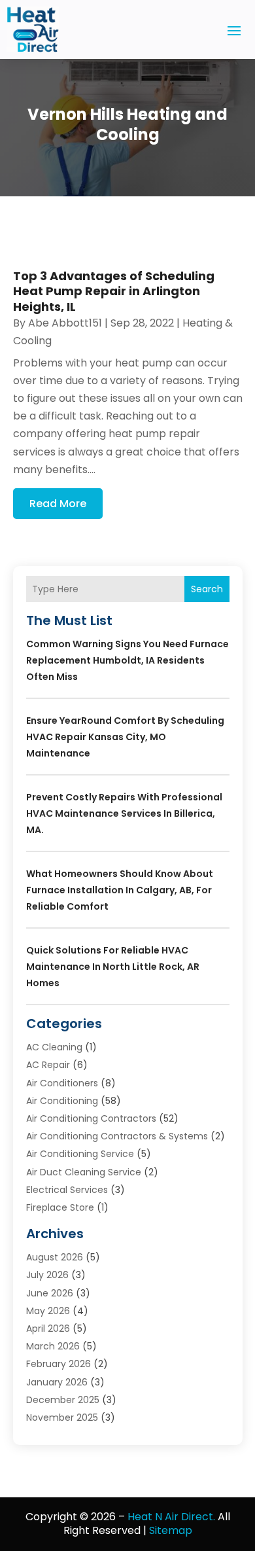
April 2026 (48, 1328)
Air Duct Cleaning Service (83, 1172)
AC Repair (48, 1064)
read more (57, 503)
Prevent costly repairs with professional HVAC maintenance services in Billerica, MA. (124, 813)
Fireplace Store (60, 1207)
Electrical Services (67, 1189)
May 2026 (48, 1310)
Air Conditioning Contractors (91, 1118)
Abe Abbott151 (65, 322)
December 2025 (62, 1399)
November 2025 (62, 1417)
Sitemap (170, 1530)
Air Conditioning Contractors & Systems (117, 1136)
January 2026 (57, 1382)
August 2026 (54, 1257)
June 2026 (49, 1293)
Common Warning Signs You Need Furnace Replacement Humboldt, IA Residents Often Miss (127, 660)
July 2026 (47, 1274)
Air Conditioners (62, 1083)
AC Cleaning (54, 1047)
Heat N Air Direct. (171, 1516)
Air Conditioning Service (80, 1153)
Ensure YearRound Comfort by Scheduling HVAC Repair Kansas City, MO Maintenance (125, 737)
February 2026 (58, 1363)
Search (207, 589)
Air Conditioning (62, 1100)
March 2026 (53, 1346)
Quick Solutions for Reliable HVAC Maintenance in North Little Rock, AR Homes (112, 966)
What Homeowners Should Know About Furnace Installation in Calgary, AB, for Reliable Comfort (119, 890)
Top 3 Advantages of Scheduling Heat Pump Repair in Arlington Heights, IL (113, 291)
